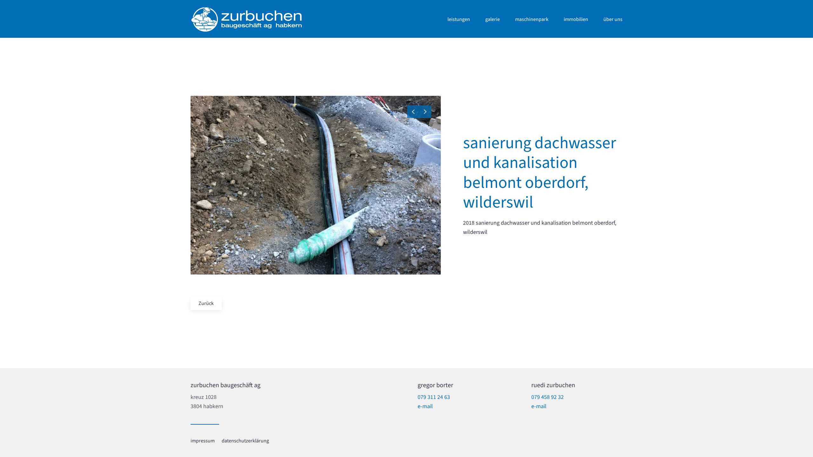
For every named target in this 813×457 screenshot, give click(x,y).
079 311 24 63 (434, 397)
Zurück (206, 303)
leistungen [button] (458, 19)
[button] (413, 111)
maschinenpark (531, 19)
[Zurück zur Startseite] (246, 19)
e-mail (425, 406)
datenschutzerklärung (245, 440)
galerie (492, 19)
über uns (612, 19)
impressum (203, 440)
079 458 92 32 (547, 397)
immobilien (576, 19)
